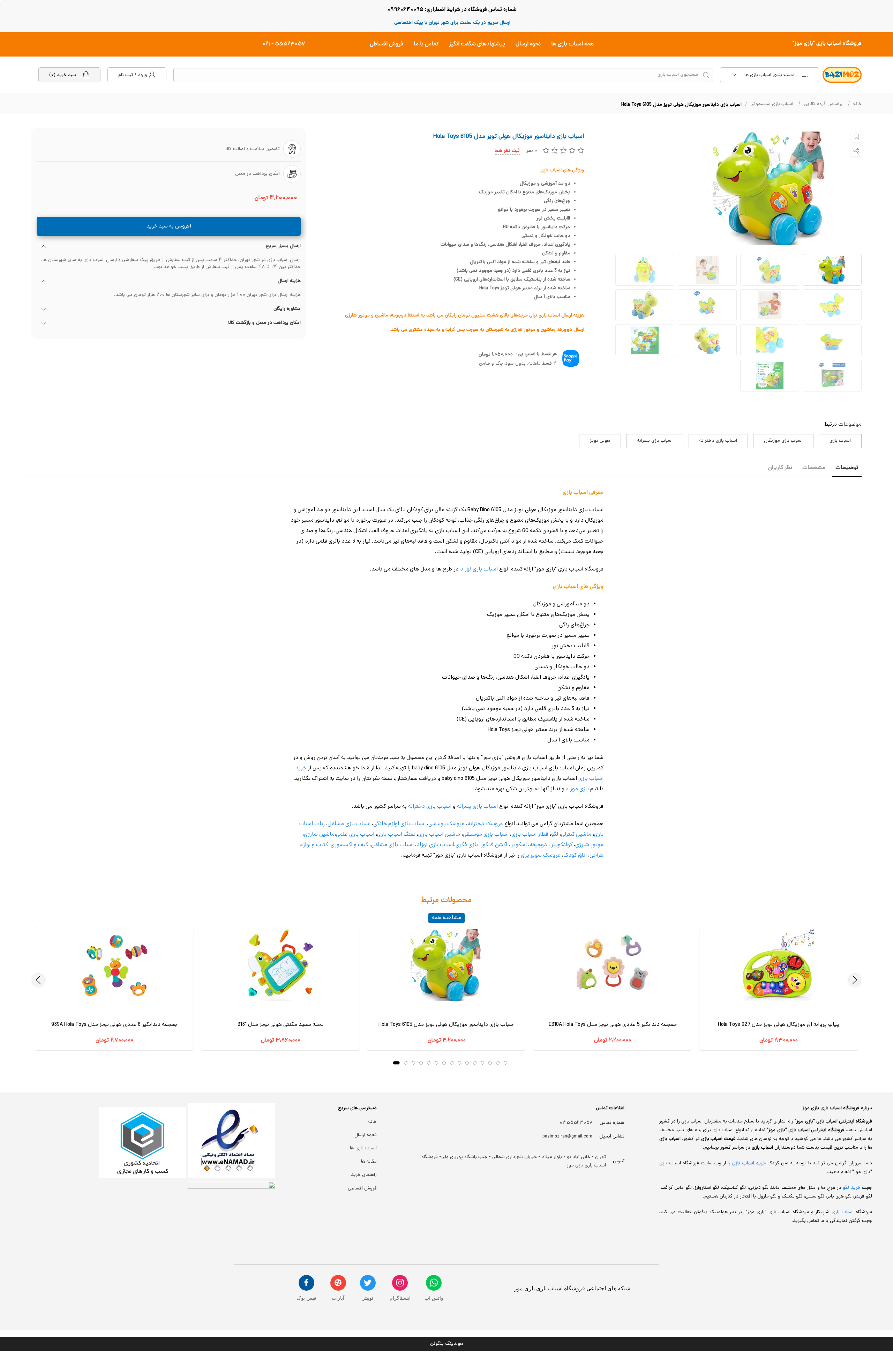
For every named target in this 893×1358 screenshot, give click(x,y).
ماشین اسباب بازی (439, 834)
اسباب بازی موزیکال (783, 441)
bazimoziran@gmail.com (567, 1136)
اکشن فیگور (494, 845)
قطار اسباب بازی (529, 834)
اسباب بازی (840, 441)
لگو (554, 834)
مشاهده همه (446, 918)
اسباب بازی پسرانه (655, 441)
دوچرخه (538, 845)
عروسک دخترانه (485, 824)
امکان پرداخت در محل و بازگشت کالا (264, 323)
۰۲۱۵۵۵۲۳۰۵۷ (576, 1123)
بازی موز (579, 789)
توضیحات (846, 468)
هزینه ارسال (289, 281)
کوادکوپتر (561, 845)
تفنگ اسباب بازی (396, 834)
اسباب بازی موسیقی (486, 834)
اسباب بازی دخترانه (718, 441)
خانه (857, 104)
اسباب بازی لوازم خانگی (399, 824)
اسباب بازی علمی (355, 834)
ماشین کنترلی (576, 834)
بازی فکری (467, 845)
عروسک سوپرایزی (541, 855)
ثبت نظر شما (507, 151)
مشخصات (813, 468)
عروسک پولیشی (446, 824)
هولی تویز (600, 441)
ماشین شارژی (319, 834)
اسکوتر (518, 845)
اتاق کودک (575, 855)
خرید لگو (851, 1188)
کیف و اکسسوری (349, 845)
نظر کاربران (780, 468)
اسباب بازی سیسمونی (771, 104)
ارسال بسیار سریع (283, 246)
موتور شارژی (589, 845)
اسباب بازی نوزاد (479, 569)
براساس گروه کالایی (823, 104)
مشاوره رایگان (287, 309)
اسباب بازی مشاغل (349, 824)
